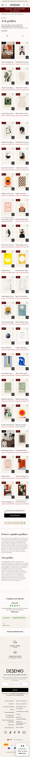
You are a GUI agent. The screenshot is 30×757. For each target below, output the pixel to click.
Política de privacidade (17, 693)
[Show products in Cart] (27, 5)
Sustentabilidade (9, 712)
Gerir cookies (20, 727)
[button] (22, 750)
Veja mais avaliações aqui (15, 631)
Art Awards (11, 725)
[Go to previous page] (5, 522)
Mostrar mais (15, 515)
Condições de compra (22, 711)
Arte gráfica (20, 14)
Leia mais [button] (4, 30)
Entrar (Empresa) (9, 727)
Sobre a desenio (9, 701)
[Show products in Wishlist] (24, 5)
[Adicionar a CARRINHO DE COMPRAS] (13, 57)
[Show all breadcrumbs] (3, 14)
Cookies (18, 714)
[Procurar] (6, 5)
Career (12, 709)
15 (21, 523)
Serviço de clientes (21, 704)
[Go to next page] (24, 522)
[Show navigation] (2, 5)
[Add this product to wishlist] (13, 43)
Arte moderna (11, 14)
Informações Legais (8, 706)
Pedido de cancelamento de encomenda (21, 723)
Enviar (15, 690)
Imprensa (11, 704)
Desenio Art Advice (21, 701)
